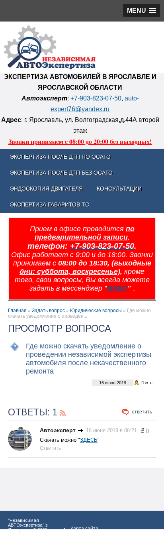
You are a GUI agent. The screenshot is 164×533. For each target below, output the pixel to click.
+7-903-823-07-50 (95, 98)
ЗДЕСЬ (89, 440)
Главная (17, 310)
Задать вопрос (48, 310)
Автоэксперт (58, 430)
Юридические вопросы (96, 310)
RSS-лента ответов (63, 412)
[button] (141, 10)
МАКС (117, 288)
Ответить (142, 412)
